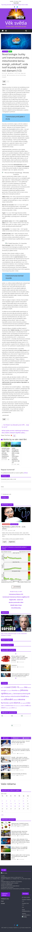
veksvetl (11, 530)
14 (19, 803)
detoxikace (21, 687)
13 (15, 803)
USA (15, 705)
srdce (28, 703)
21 (19, 806)
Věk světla (16, 23)
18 (6, 806)
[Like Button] (4, 81)
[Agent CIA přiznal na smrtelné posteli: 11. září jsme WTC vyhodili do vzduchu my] (6, 748)
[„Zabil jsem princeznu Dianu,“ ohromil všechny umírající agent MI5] (6, 740)
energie (3, 690)
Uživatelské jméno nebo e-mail (8, 479)
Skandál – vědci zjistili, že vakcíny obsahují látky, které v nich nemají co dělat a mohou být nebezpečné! (20, 759)
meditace (7, 696)
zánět (10, 707)
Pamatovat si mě (7, 494)
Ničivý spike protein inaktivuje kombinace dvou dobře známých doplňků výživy (15, 432)
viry (20, 705)
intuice (18, 690)
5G (1, 687)
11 (6, 803)
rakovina (21, 699)
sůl (4, 705)
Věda (10, 51)
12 (11, 803)
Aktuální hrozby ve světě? (16, 591)
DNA (25, 687)
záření (13, 708)
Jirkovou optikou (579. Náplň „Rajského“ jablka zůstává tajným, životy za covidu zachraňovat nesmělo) (19, 658)
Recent (16, 738)
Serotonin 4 (14, 665)
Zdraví (7, 707)
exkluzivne (11, 73)
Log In (4, 541)
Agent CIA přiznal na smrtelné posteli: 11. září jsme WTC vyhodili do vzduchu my (20, 750)
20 (15, 806)
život (16, 707)
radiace (15, 699)
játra (12, 693)
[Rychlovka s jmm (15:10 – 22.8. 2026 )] (16, 508)
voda (27, 705)
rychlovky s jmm (14, 524)
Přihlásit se (5, 497)
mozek (23, 696)
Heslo (2, 486)
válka (30, 705)
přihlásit (26, 473)
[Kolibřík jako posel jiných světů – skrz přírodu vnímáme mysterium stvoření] (6, 442)
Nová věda (5, 51)
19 (11, 806)
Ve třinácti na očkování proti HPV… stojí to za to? (15, 426)
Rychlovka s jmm (7, 703)
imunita (14, 690)
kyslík (28, 694)
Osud (2, 901)
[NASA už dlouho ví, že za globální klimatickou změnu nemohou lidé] (6, 846)
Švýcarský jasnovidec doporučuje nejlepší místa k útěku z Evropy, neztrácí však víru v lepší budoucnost (20, 833)
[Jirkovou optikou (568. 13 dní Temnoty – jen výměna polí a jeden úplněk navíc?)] (6, 854)
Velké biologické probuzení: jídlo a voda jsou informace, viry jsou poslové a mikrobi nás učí (15, 455)
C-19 (3, 687)
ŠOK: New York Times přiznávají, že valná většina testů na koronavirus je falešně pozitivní (20, 767)
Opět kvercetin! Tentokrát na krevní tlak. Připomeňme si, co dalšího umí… (20, 824)
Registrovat (12, 541)
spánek (24, 703)
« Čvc (2, 815)
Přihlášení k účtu (5, 898)
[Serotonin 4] (6, 665)
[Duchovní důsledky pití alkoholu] (6, 772)
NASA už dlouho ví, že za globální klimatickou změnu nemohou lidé (19, 847)
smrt (21, 703)
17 (2, 806)
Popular (7, 738)
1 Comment (20, 761)
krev (24, 694)
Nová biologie (23, 75)
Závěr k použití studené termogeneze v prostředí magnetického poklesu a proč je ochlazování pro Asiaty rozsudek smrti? (20, 676)
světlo (2, 705)
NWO (2, 699)
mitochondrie (15, 696)
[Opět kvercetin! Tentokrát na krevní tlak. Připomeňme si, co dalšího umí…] (6, 822)
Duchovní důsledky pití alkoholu (19, 773)
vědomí (3, 708)
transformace (9, 705)
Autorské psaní (6, 524)
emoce (29, 687)
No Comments (21, 662)
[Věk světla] (2, 30)
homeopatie (8, 690)
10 (2, 803)
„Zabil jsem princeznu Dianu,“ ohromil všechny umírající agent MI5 (20, 741)
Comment (26, 738)
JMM (10, 693)
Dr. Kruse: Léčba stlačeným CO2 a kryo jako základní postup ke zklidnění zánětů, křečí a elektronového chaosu (20, 840)
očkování (8, 699)
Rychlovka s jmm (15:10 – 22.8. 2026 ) (14, 528)
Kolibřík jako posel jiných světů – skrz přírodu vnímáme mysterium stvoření (6, 453)
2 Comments (20, 744)
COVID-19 (14, 687)
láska (2, 696)
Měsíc (27, 696)
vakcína (17, 705)
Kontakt (3, 903)
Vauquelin (4, 77)
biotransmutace (11, 75)
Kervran (17, 75)
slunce (17, 702)
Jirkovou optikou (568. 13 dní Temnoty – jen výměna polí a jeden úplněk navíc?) (20, 856)
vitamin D (23, 705)
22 (23, 806)
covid (8, 687)
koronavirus (18, 693)
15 (23, 803)
